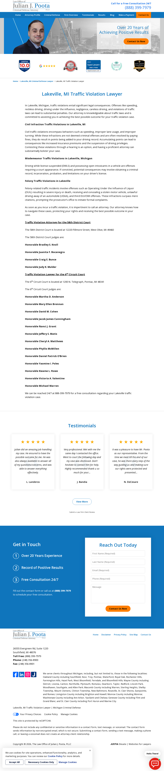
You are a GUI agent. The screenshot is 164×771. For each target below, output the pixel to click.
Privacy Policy (120, 634)
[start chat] (155, 764)
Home (18, 15)
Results (101, 15)
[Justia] (33, 674)
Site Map (134, 634)
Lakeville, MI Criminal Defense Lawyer (36, 81)
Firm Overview (71, 15)
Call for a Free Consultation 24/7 (131, 3)
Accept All (14, 762)
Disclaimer (106, 634)
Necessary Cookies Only (41, 762)
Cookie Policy (51, 714)
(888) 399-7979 (138, 7)
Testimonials (88, 15)
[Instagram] (27, 674)
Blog (112, 15)
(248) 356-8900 (30, 660)
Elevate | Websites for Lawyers (131, 744)
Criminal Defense (52, 15)
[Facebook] (15, 674)
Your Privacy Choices (30, 714)
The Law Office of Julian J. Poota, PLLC (51, 744)
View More (82, 501)
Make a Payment (126, 15)
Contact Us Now (136, 41)
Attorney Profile (32, 15)
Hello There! (152, 753)
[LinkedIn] (21, 674)
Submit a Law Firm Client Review (82, 512)
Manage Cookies (69, 714)
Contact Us (143, 15)
